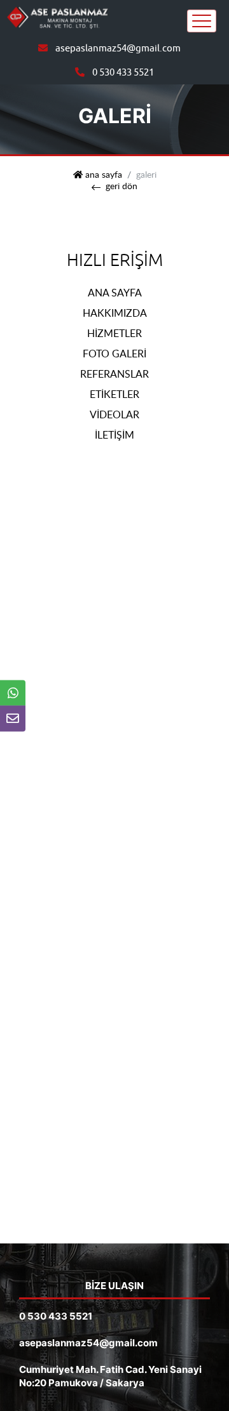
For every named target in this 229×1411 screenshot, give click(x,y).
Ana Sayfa (115, 293)
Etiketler (114, 394)
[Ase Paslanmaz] (57, 17)
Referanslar (114, 374)
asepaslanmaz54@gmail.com (118, 49)
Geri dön (121, 186)
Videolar (114, 414)
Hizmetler (114, 333)
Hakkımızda (115, 313)
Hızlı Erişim (115, 260)
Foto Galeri (114, 354)
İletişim (114, 435)
